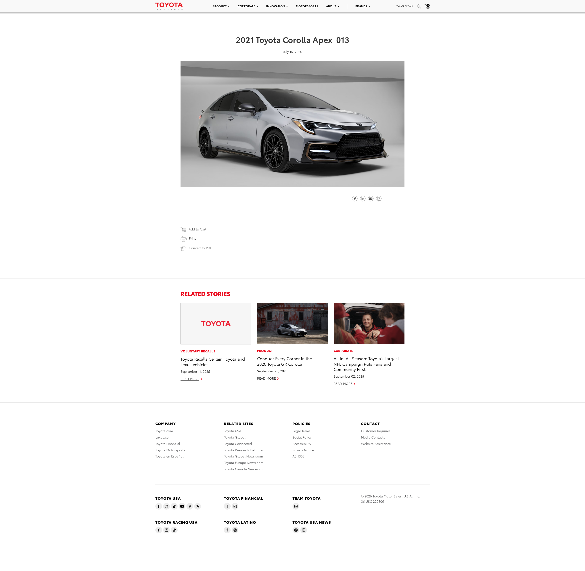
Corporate (246, 6)
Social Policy (301, 437)
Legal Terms (301, 430)
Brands (361, 6)
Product (220, 6)
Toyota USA (232, 430)
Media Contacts (373, 437)
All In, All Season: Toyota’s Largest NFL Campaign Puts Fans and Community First (366, 363)
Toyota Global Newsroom (243, 456)
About (331, 6)
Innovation (275, 6)
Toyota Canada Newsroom (244, 469)
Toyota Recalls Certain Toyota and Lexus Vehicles (213, 361)
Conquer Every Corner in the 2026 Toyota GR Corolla (284, 360)
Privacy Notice (303, 450)
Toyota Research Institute (243, 450)
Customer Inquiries (376, 430)
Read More (190, 378)
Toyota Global (234, 437)
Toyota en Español (169, 456)
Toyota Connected (238, 443)
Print (192, 238)
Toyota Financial (167, 443)
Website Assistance (376, 443)
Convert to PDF (200, 248)
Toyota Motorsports (170, 450)
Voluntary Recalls (198, 351)
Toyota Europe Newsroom (243, 462)
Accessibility (301, 443)
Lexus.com (163, 437)
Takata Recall (404, 6)
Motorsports (307, 6)
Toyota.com (164, 430)
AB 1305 (298, 456)
